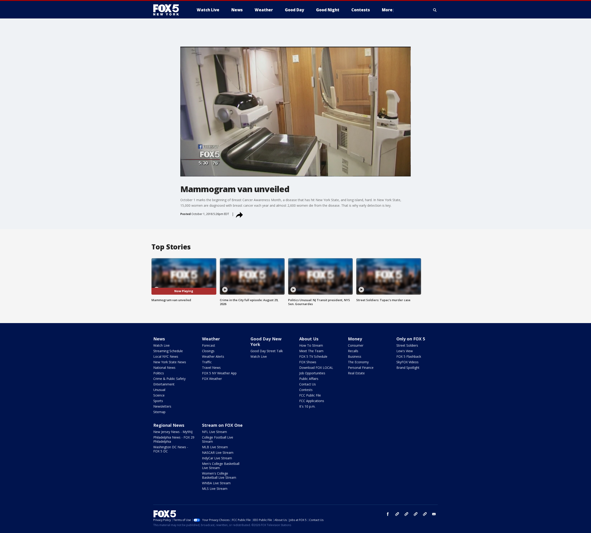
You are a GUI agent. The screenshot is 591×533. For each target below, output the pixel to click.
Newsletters (162, 406)
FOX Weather (212, 378)
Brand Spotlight (407, 367)
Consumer (355, 345)
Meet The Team (311, 351)
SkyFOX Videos (407, 362)
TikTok (406, 514)
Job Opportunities (312, 373)
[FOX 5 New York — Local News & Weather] (168, 9)
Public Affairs (308, 378)
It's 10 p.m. (307, 406)
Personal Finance (361, 367)
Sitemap (159, 412)
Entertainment (164, 384)
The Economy (358, 362)
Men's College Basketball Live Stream (220, 465)
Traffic (207, 362)
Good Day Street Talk (266, 351)
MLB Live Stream (215, 447)
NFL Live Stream (214, 432)
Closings (208, 351)
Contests (306, 390)
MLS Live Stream (214, 488)
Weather (211, 339)
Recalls (353, 351)
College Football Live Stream (217, 439)
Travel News (211, 367)
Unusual (159, 390)
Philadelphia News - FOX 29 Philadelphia (173, 439)
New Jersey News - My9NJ (173, 432)
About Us (308, 339)
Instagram (397, 514)
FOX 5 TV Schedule (313, 356)
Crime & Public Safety (169, 378)
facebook (388, 514)
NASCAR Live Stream (217, 452)
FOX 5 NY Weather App (219, 373)
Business (354, 356)
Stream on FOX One (222, 425)
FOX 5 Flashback (408, 356)
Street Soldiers (407, 345)
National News (164, 367)
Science (159, 395)
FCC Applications (311, 401)
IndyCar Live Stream (217, 458)
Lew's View (404, 351)
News (159, 339)
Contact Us (307, 384)
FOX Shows (307, 362)
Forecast (208, 345)
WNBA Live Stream (216, 483)
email (434, 514)
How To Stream (311, 345)
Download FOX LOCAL (316, 367)
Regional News (168, 425)
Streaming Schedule (168, 351)
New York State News (169, 362)
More (387, 9)
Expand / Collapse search (435, 9)
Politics (158, 373)
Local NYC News (165, 356)
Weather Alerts (213, 356)
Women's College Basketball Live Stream (219, 475)
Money (355, 339)
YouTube (415, 514)
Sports (158, 401)
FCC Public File (310, 395)
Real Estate (356, 373)
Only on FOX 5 (410, 339)
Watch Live (161, 345)
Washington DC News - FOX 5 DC (170, 449)
